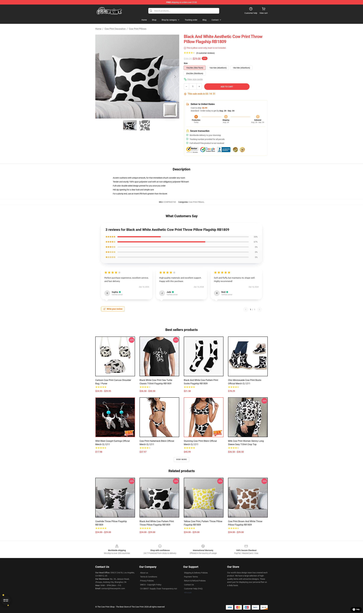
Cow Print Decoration (115, 29)
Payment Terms (191, 577)
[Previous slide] (100, 77)
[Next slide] (175, 77)
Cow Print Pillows (137, 29)
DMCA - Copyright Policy (150, 585)
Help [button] (358, 609)
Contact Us (189, 585)
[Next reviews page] (259, 309)
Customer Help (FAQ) (193, 588)
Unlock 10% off (5, 600)
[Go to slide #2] (144, 125)
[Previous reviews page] (245, 309)
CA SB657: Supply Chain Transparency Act (158, 588)
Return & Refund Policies (195, 581)
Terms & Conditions (148, 577)
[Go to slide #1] (130, 125)
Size (186, 63)
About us (144, 573)
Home (98, 29)
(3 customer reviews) (205, 53)
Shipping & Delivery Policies (196, 573)
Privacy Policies (147, 581)
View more (181, 459)
